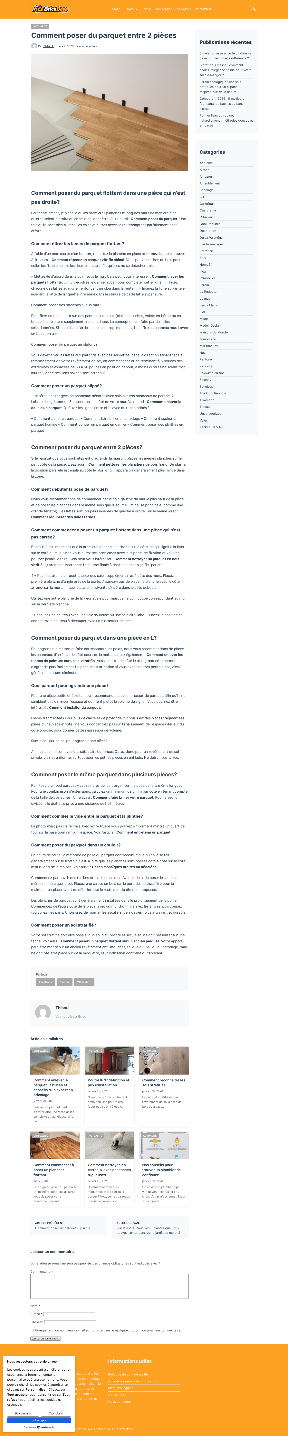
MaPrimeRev (209, 346)
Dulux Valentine (211, 237)
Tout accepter (39, 1420)
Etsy (203, 258)
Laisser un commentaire (45, 1338)
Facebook (45, 982)
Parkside (206, 366)
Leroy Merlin (209, 305)
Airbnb (204, 170)
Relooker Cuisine (212, 373)
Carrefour (207, 204)
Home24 (206, 264)
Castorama (208, 210)
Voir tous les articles (70, 1016)
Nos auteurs (117, 1395)
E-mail (36, 1314)
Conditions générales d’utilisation (132, 1381)
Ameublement (210, 183)
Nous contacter (119, 1401)
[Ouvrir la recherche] (254, 9)
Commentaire (41, 1271)
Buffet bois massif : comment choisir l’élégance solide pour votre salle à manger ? (225, 70)
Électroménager (211, 244)
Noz (203, 353)
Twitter (64, 982)
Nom (35, 1306)
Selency (205, 380)
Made (204, 319)
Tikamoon (207, 400)
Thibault (48, 46)
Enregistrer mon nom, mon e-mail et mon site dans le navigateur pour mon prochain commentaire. (108, 1330)
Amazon (206, 176)
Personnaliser (23, 1413)
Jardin (146, 9)
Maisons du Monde (214, 332)
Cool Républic (210, 224)
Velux (204, 420)
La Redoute (208, 292)
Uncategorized (211, 413)
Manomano (208, 339)
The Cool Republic (213, 393)
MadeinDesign (210, 325)
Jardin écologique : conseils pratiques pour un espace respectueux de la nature (220, 87)
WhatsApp (84, 982)
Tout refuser (56, 1413)
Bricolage (184, 9)
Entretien (206, 251)
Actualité (40, 26)
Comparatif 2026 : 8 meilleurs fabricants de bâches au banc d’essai (222, 103)
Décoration (164, 9)
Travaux (131, 9)
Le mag (115, 9)
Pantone (206, 359)
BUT (203, 197)
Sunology (207, 386)
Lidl (202, 312)
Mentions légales (120, 1388)
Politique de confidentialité (128, 1374)
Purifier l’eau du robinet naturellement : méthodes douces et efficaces (226, 120)
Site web (36, 1322)
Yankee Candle (211, 427)
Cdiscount (207, 217)
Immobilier (203, 9)
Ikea (203, 271)
